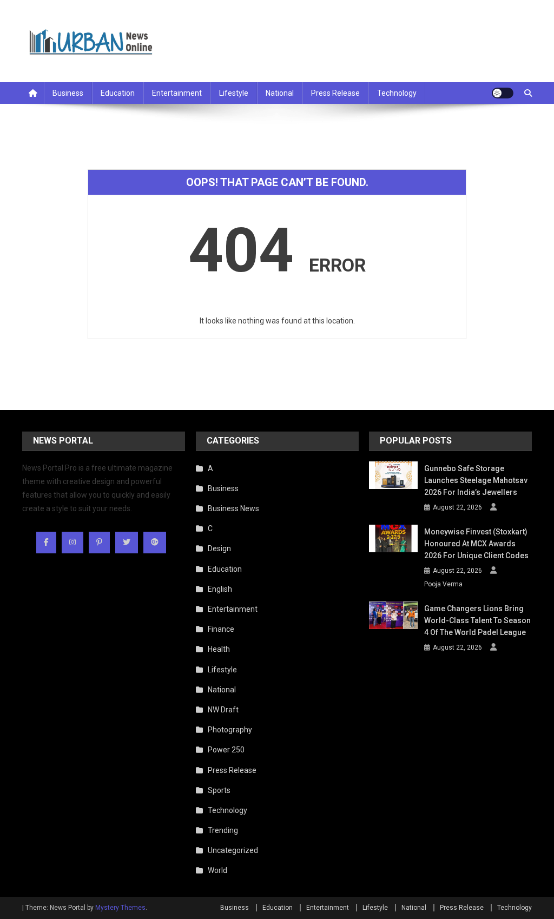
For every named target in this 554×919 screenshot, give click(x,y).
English (220, 589)
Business (67, 93)
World (217, 870)
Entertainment (177, 93)
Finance (221, 629)
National (280, 93)
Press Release (335, 93)
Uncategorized (233, 850)
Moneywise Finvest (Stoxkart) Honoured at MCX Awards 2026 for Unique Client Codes (476, 543)
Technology (397, 93)
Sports (219, 790)
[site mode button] (502, 93)
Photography (230, 729)
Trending (223, 830)
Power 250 (226, 749)
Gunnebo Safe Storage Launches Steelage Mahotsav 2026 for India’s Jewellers (475, 480)
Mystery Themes (120, 907)
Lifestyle (233, 93)
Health (219, 649)
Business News (233, 508)
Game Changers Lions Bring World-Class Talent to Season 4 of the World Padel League (477, 620)
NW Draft (223, 709)
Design (219, 548)
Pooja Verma (443, 584)
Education (118, 93)
